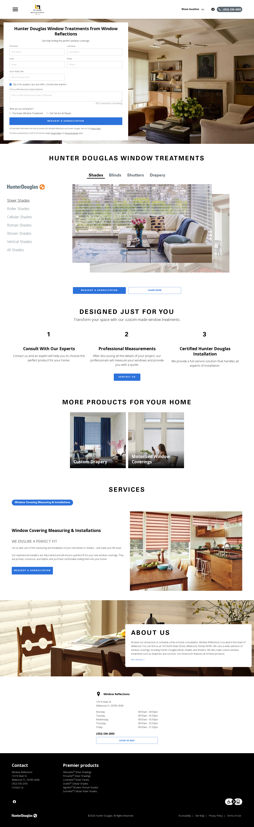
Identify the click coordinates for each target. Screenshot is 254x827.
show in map (127, 740)
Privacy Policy (56, 133)
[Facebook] (213, 9)
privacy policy (95, 128)
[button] (15, 9)
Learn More (155, 290)
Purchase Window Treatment (27, 113)
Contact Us (127, 377)
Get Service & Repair (60, 113)
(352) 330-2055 (105, 733)
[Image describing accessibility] (233, 801)
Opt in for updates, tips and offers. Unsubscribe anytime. (40, 84)
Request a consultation (32, 571)
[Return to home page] (72, 9)
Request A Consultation (99, 290)
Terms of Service (71, 133)
